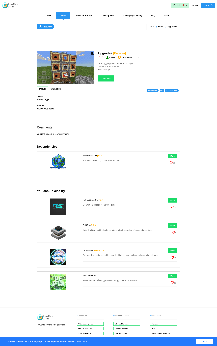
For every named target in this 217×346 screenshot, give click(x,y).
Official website (85, 329)
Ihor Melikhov (121, 333)
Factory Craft (93, 250)
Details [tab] (42, 89)
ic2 (161, 91)
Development (108, 15)
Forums (155, 324)
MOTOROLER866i (45, 109)
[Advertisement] (82, 41)
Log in (207, 5)
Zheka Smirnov (84, 333)
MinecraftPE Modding (161, 333)
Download (106, 78)
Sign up (195, 5)
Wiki (153, 329)
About (167, 15)
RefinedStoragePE (93, 200)
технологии (152, 91)
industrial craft (171, 91)
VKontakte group (85, 324)
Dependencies (47, 146)
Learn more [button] (81, 341)
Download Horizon (84, 15)
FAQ (153, 15)
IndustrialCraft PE (92, 156)
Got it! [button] (204, 341)
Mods (63, 15)
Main (49, 15)
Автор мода (43, 100)
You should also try (51, 191)
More (172, 156)
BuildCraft (89, 225)
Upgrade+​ (112, 53)
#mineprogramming (132, 15)
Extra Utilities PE (89, 275)
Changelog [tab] (55, 89)
